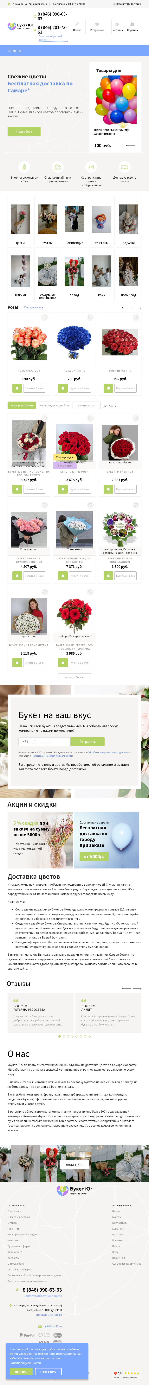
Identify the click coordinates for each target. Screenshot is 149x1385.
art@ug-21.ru (53, 1326)
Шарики (117, 1240)
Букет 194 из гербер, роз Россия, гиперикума (74, 646)
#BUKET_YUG (74, 1165)
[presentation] (130, 145)
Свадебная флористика (126, 1263)
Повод (116, 1246)
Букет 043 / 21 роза (74, 471)
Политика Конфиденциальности (27, 1281)
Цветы (116, 1211)
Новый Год (118, 1257)
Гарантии (13, 1228)
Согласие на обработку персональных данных (35, 1275)
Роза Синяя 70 (74, 370)
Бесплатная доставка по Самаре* (40, 87)
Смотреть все (33, 307)
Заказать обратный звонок (50, 37)
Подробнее (24, 131)
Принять (21, 1372)
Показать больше (74, 677)
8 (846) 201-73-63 (52, 29)
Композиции (119, 1222)
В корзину (17, 388)
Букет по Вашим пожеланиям (120, 560)
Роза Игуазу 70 (120, 370)
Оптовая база (16, 1263)
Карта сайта (15, 1252)
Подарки (117, 1234)
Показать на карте (49, 1315)
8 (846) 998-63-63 (52, 16)
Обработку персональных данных (107, 752)
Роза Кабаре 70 (29, 370)
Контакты (13, 1257)
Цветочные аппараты (20, 1269)
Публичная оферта (19, 1246)
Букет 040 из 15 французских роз (29, 560)
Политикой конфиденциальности (52, 756)
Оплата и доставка (19, 1217)
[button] (59, 1036)
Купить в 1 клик (34, 388)
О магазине (14, 1211)
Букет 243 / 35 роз (120, 471)
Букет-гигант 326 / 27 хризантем (75, 560)
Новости (13, 1240)
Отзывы (12, 1222)
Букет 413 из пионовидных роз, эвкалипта (29, 473)
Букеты (116, 1217)
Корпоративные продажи (23, 1234)
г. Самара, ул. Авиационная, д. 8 (31, 4)
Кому (115, 1252)
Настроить (48, 1372)
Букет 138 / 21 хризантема (29, 645)
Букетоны (118, 1228)
